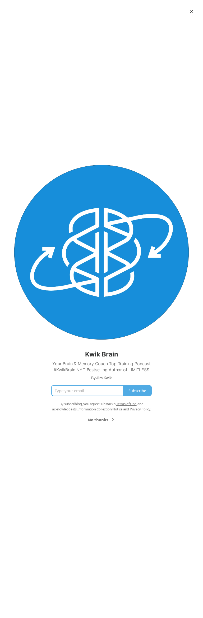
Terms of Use (126, 403)
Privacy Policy (140, 409)
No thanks (98, 419)
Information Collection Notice (99, 409)
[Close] (191, 11)
